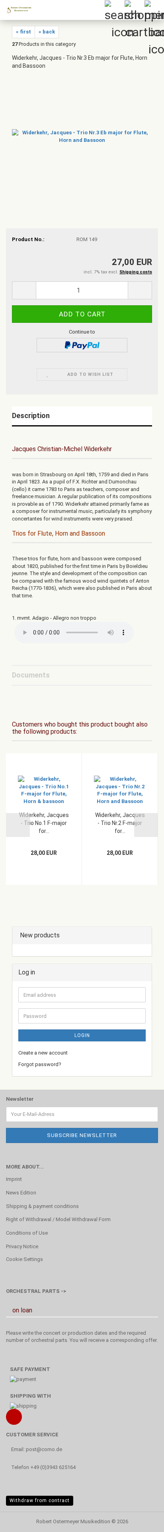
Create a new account (43, 1053)
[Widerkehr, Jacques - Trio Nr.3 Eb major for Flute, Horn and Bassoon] (82, 136)
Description (31, 415)
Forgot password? (39, 1064)
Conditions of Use (27, 1233)
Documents (31, 675)
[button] (24, 290)
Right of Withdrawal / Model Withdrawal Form (58, 1219)
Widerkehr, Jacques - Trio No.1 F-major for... (44, 823)
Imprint (14, 1179)
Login (82, 1035)
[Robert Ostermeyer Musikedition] (16, 10)
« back (47, 32)
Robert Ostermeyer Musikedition (73, 1521)
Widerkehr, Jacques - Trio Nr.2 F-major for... (120, 823)
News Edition (21, 1193)
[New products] (143, 935)
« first (23, 32)
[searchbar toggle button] (114, 10)
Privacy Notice (22, 1246)
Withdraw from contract (40, 1500)
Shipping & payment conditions (42, 1206)
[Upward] (142, 1520)
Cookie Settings (24, 1259)
